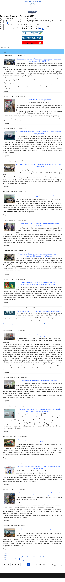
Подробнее (6, 91)
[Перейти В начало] (4, 564)
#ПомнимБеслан (10, 554)
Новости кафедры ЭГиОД (9, 161)
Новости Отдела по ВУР (9, 128)
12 (40, 564)
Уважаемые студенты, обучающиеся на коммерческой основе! (26, 558)
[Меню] (5, 51)
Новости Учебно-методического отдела (13, 308)
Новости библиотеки (8, 96)
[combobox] (11, 47)
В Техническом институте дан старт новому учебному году (24, 556)
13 (44, 564)
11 (36, 564)
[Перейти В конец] (52, 564)
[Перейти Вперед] (48, 564)
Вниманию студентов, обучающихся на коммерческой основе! (24, 324)
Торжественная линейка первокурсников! (19, 560)
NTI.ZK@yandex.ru (43, 29)
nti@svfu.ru (9, 23)
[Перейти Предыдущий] (9, 564)
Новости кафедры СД (8, 55)
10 (32, 564)
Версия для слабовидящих (32, 1)
